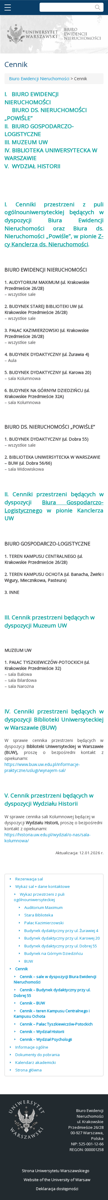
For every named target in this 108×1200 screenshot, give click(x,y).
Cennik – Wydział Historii (42, 1031)
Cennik (21, 968)
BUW (28, 961)
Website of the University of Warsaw (57, 1179)
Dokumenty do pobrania (37, 1054)
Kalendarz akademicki (35, 1062)
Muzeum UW (50, 625)
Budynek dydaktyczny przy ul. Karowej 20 (62, 938)
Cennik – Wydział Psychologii (46, 1039)
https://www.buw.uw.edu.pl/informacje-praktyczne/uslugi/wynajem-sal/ (42, 767)
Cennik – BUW (32, 1003)
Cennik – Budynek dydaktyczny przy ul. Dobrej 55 (52, 992)
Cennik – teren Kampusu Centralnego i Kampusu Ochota (52, 1013)
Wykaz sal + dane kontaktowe (42, 886)
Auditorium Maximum (43, 907)
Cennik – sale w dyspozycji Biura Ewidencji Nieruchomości (55, 979)
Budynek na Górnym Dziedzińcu (53, 953)
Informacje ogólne (31, 1047)
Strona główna (28, 1070)
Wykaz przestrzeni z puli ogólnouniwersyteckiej (39, 897)
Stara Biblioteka (38, 915)
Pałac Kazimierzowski (44, 922)
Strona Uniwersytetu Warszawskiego (55, 1170)
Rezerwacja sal (29, 879)
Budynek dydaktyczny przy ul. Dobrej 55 (60, 946)
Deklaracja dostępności (57, 1188)
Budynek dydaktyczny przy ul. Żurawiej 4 (61, 930)
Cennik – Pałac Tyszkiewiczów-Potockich (56, 1024)
